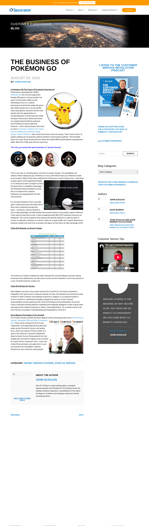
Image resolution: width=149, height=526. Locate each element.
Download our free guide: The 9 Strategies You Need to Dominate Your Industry (112, 129)
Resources (92, 10)
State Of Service (65, 363)
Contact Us (129, 10)
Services (69, 10)
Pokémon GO (16, 95)
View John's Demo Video (22, 399)
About (80, 10)
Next (81, 415)
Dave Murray (117, 210)
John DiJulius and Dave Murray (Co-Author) (122, 221)
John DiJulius (23, 82)
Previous (15, 415)
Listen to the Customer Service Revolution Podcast (118, 68)
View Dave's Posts (117, 213)
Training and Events (109, 10)
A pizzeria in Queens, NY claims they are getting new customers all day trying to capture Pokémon (27, 131)
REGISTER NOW (87, 3)
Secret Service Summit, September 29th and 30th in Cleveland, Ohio (47, 320)
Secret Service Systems (39, 363)
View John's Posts (117, 203)
